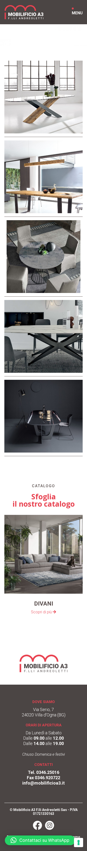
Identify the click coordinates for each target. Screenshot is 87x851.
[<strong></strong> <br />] (43, 134)
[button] (40, 840)
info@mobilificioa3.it (43, 783)
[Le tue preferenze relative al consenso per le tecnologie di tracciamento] (78, 842)
